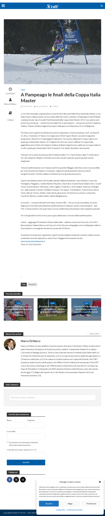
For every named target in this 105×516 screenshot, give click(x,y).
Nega (70, 503)
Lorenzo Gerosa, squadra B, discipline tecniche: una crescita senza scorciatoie (86, 309)
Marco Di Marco (10, 104)
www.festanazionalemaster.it (33, 241)
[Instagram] (23, 480)
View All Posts (94, 334)
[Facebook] (9, 480)
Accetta (49, 503)
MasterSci (32, 284)
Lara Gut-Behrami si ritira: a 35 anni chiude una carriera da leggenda (18, 309)
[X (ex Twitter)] (16, 480)
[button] (100, 482)
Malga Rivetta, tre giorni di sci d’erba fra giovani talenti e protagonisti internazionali (52, 309)
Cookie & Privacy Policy (75, 510)
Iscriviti (26, 462)
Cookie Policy (60, 510)
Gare (23, 90)
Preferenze (91, 503)
